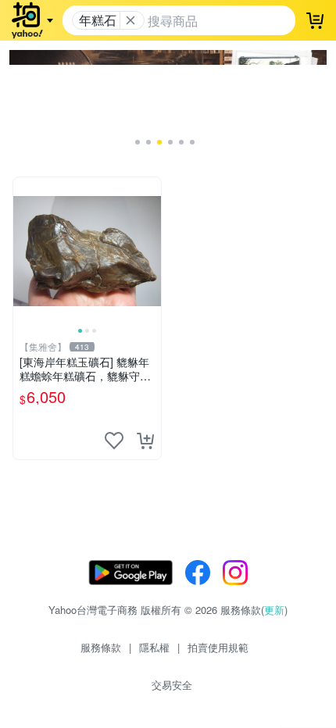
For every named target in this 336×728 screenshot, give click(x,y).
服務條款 (100, 647)
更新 (274, 609)
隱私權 (154, 647)
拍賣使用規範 (218, 647)
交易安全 (172, 684)
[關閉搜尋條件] (130, 20)
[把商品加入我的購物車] (145, 440)
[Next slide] (151, 250)
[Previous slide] (23, 250)
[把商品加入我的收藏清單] (114, 440)
